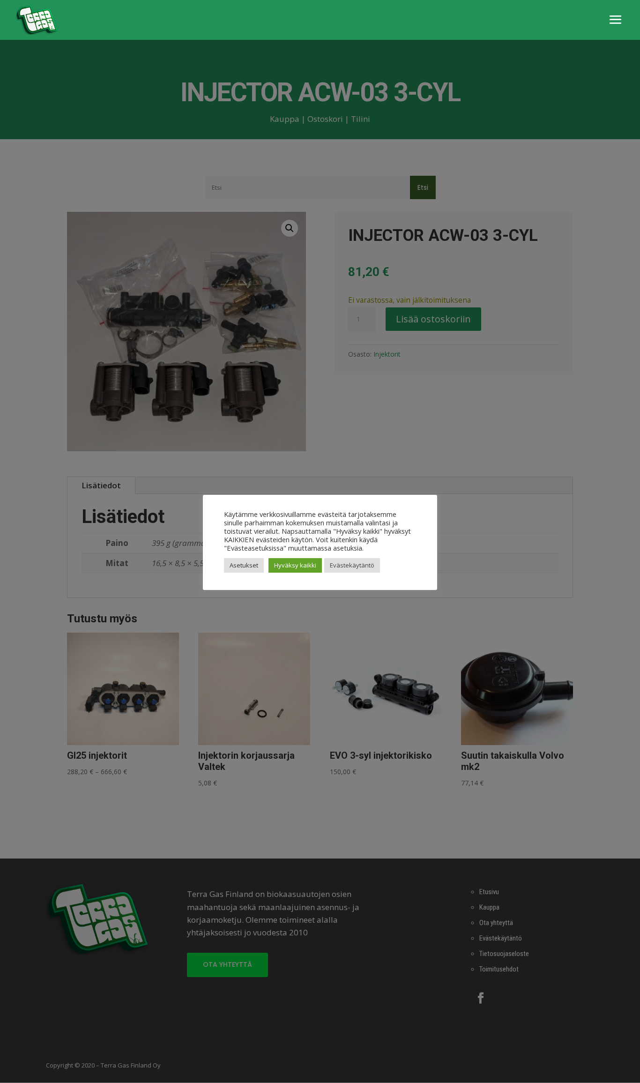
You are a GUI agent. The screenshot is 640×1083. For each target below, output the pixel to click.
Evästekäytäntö (352, 565)
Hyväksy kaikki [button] (295, 565)
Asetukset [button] (244, 565)
